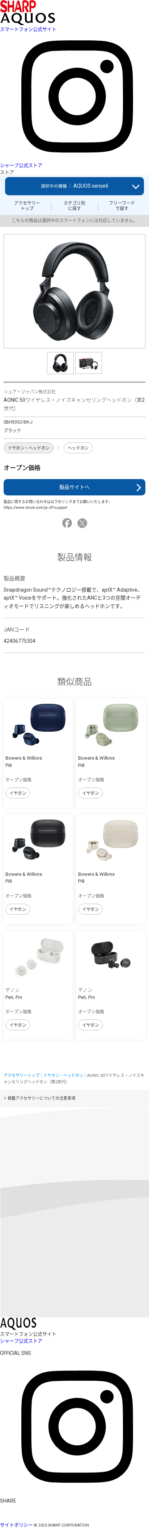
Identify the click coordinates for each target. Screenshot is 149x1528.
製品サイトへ (74, 487)
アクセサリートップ (27, 206)
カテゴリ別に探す (74, 206)
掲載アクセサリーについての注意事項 (41, 1098)
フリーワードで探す (122, 206)
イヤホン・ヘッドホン (29, 448)
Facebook (68, 523)
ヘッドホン (78, 448)
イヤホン (17, 793)
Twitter (83, 523)
